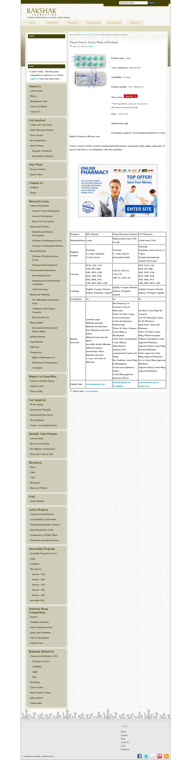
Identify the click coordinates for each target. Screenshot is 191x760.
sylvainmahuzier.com (95, 384)
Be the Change (36, 404)
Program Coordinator (42, 150)
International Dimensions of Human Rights (44, 329)
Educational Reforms (39, 226)
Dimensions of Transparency (45, 362)
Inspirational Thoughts (40, 409)
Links (32, 472)
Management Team (38, 101)
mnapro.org (144, 385)
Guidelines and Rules (39, 622)
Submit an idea (37, 386)
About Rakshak (37, 501)
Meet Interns (35, 569)
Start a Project (36, 135)
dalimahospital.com (122, 382)
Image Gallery (36, 174)
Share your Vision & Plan (41, 454)
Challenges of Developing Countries (43, 310)
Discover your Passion (39, 443)
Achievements (36, 90)
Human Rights (36, 322)
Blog (123, 738)
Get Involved (114, 22)
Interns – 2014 (38, 579)
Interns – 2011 (38, 595)
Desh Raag (35, 682)
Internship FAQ (37, 600)
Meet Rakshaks (37, 420)
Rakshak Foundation (61, 14)
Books (32, 467)
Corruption (37, 367)
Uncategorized (91, 391)
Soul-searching (36, 438)
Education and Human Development (42, 233)
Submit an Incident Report (42, 380)
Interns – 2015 (38, 574)
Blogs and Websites (38, 487)
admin (90, 46)
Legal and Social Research (42, 514)
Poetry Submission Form (41, 627)
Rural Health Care (40, 317)
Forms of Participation (42, 216)
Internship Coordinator (42, 156)
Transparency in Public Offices (44, 535)
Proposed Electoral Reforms (44, 265)
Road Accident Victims (40, 692)
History (33, 95)
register (33, 78)
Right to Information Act (43, 357)
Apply (33, 558)
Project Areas (93, 22)
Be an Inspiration (38, 140)
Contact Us (35, 111)
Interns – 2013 (38, 584)
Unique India (36, 703)
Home (32, 22)
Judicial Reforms (37, 336)
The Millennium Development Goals (45, 301)
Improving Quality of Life (41, 529)
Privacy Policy (36, 391)
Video (32, 477)
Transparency (36, 352)
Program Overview (40, 661)
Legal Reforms (36, 341)
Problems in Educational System (47, 240)
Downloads (35, 482)
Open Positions (37, 145)
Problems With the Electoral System (45, 258)
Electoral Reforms (38, 251)
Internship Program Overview (43, 553)
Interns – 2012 (38, 589)
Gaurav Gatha (36, 687)
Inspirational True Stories (41, 414)
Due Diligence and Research (42, 448)
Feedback (34, 187)
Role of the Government (43, 221)
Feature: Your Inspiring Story (43, 425)
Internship (52, 22)
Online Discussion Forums (41, 129)
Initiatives (73, 22)
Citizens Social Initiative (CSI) (43, 656)
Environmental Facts (41, 275)
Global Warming (39, 289)
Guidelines (35, 563)
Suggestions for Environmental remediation (46, 282)
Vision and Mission (38, 106)
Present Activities (38, 169)
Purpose (33, 616)
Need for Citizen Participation (46, 210)
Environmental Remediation (43, 270)
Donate (33, 192)
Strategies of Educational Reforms (47, 245)
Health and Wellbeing (40, 294)
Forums (124, 735)
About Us (135, 22)
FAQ (34, 676)
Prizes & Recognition (39, 637)
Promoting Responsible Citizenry (45, 524)
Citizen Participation (39, 205)
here (55, 75)
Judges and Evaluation (40, 632)
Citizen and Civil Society (41, 124)
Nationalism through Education (44, 540)
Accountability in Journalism (43, 519)
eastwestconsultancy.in (149, 382)
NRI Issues (34, 347)
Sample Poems (36, 642)
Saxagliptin (118, 385)
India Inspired (36, 697)
